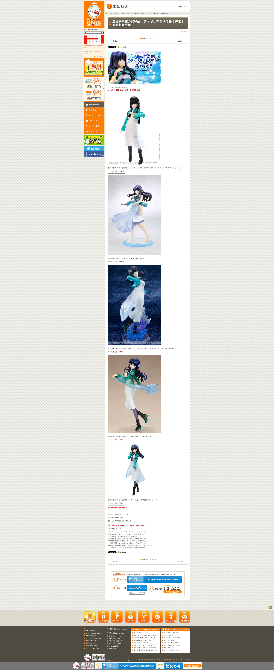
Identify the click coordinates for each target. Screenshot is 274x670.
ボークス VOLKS (169, 647)
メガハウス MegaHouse (171, 642)
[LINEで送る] (122, 47)
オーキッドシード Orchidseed (172, 638)
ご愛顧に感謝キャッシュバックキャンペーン (118, 628)
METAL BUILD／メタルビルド (142, 640)
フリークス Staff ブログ (92, 648)
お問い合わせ (112, 648)
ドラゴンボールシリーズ (141, 642)
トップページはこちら (114, 528)
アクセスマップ (151, 659)
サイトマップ (185, 659)
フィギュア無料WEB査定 (115, 517)
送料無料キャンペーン (115, 636)
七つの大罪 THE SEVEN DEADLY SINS (145, 650)
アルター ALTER (168, 635)
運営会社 (143, 659)
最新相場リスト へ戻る (148, 38)
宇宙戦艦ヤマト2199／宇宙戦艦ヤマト (145, 647)
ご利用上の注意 (162, 659)
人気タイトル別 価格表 (115, 641)
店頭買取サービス (91, 643)
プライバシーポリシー (174, 659)
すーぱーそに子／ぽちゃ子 (141, 632)
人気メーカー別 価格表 (115, 643)
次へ (179, 41)
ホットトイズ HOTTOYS (171, 650)
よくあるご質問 (113, 646)
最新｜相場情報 (90, 630)
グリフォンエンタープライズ (172, 645)
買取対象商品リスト (114, 638)
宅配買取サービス (91, 640)
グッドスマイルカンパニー (171, 632)
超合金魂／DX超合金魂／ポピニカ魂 (144, 638)
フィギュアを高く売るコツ (93, 638)
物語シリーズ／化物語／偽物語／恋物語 (145, 635)
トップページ (89, 628)
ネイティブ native (169, 640)
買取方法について (91, 635)
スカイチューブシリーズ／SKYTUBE (144, 645)
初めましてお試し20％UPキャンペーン (117, 632)
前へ (116, 41)
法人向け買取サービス (92, 645)
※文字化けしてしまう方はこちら (137, 594)
